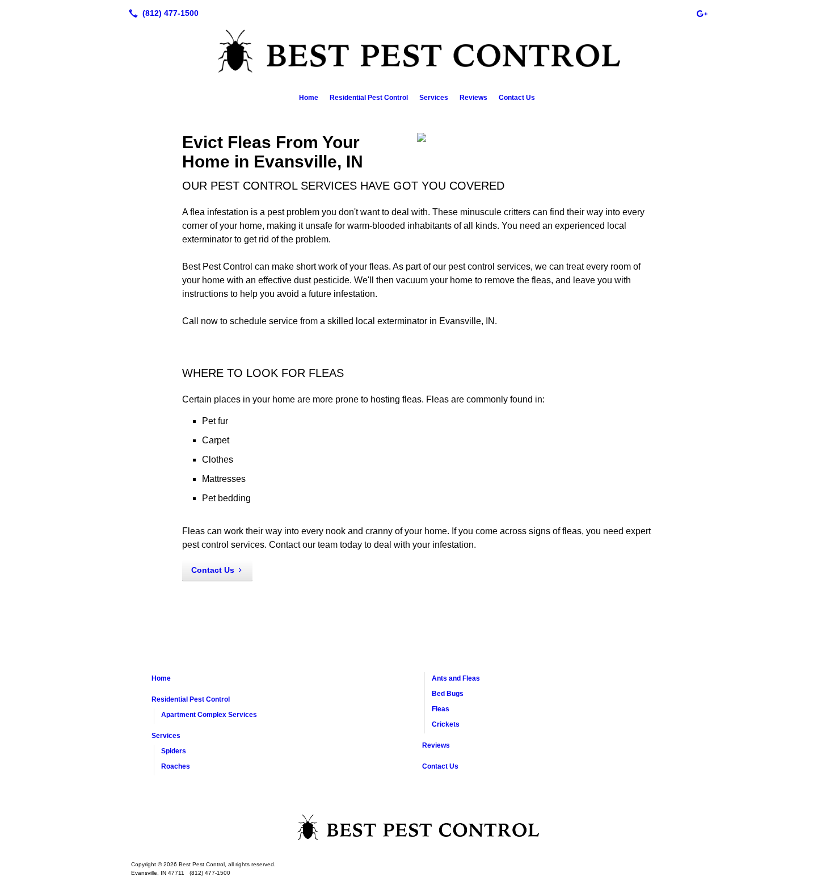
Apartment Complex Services (209, 715)
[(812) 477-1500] (161, 13)
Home (308, 98)
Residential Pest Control (369, 98)
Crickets (446, 724)
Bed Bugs (448, 694)
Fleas (440, 709)
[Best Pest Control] (417, 829)
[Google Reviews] (702, 13)
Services (433, 98)
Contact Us (517, 98)
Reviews (473, 98)
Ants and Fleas (456, 678)
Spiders (173, 751)
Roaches (175, 766)
